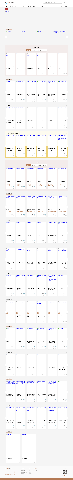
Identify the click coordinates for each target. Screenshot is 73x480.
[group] (13, 37)
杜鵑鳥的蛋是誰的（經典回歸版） (20, 149)
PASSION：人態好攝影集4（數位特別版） (62, 422)
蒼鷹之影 (40, 235)
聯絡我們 (30, 473)
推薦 (6, 6)
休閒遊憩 (39, 165)
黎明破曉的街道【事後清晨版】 (9, 149)
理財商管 (28, 50)
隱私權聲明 (22, 473)
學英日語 (34, 165)
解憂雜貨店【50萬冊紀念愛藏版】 (41, 149)
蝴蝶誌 (7, 341)
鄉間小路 (40, 209)
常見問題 (30, 472)
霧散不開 (29, 235)
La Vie (60, 209)
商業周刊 (19, 181)
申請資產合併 (60, 8)
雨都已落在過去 (30, 120)
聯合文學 (8, 209)
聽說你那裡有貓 (30, 367)
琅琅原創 (66, 6)
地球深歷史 (61, 341)
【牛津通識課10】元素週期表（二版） (52, 343)
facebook (36, 470)
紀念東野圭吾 (54, 8)
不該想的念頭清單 (20, 341)
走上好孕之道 (40, 120)
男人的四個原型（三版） (41, 342)
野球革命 (40, 367)
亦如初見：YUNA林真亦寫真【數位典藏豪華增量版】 (31, 422)
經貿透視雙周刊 (62, 181)
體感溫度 (19, 235)
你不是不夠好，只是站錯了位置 (31, 262)
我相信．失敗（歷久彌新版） (52, 95)
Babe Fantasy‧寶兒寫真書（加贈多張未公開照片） (20, 422)
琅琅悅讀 (62, 6)
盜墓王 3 (60, 394)
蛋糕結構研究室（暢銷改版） (9, 368)
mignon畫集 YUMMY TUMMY (62, 368)
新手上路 (30, 470)
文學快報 (39, 50)
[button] (6, 37)
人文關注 (44, 50)
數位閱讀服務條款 (24, 472)
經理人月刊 (50, 209)
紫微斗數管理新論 (52, 367)
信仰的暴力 (8, 235)
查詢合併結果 (66, 8)
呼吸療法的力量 (30, 288)
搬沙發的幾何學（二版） (30, 342)
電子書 (17, 6)
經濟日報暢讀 (9, 458)
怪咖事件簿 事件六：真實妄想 (62, 236)
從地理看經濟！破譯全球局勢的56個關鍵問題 (62, 263)
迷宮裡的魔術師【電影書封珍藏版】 (51, 150)
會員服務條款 (23, 470)
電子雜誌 (23, 6)
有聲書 (34, 6)
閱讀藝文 (44, 165)
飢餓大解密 (61, 288)
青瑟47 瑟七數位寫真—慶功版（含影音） (10, 422)
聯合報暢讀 (24, 458)
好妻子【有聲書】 (10, 315)
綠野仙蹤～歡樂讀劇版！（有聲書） (41, 315)
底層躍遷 (8, 94)
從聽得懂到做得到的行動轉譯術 (31, 67)
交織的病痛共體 (20, 94)
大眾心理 (34, 50)
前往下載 (64, 475)
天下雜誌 (8, 181)
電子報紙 (29, 6)
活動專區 (40, 6)
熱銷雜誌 (28, 165)
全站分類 (11, 6)
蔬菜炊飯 (19, 367)
